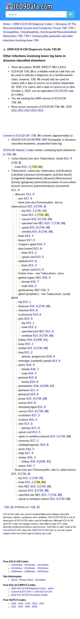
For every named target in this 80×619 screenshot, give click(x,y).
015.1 (30, 210)
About (14, 580)
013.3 (29, 235)
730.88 (46, 219)
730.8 (16, 162)
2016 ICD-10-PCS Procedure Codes (29, 595)
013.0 (56, 360)
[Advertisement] (33, 123)
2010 (69, 106)
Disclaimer (40, 580)
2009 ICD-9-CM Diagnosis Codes (33, 24)
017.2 (36, 415)
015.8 (49, 331)
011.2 (28, 352)
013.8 (38, 248)
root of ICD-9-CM (11, 530)
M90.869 (41, 139)
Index (19, 565)
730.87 (35, 507)
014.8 (33, 310)
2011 (14, 110)
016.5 (41, 244)
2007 (40, 571)
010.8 (51, 356)
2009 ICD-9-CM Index (43, 530)
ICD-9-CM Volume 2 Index (18, 150)
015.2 (26, 166)
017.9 (28, 198)
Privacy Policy (26, 580)
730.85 (41, 210)
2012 (20, 110)
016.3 (31, 457)
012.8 (42, 407)
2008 (26, 571)
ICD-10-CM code (63, 90)
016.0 (31, 339)
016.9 (46, 277)
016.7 (35, 281)
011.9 (15, 190)
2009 (13, 571)
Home (6, 24)
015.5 (35, 486)
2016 (13, 603)
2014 (34, 110)
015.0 (35, 219)
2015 (40, 110)
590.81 (42, 339)
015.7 (49, 223)
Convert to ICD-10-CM (16, 135)
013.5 (39, 257)
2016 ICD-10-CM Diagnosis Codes (28, 588)
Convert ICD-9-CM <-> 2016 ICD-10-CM (31, 591)
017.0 (28, 423)
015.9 (68, 158)
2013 (27, 110)
